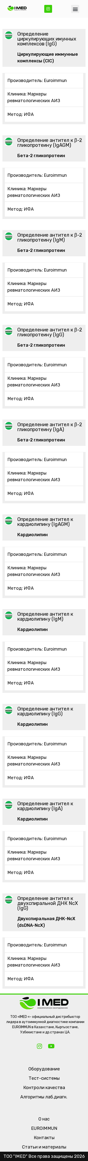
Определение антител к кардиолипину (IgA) (45, 806)
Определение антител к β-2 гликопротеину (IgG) (49, 332)
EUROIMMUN (44, 1128)
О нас (44, 1119)
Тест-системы (44, 1078)
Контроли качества (44, 1087)
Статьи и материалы (44, 1147)
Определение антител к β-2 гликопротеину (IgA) (49, 427)
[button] (75, 9)
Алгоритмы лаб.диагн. (43, 1097)
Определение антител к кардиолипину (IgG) (45, 711)
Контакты (44, 1137)
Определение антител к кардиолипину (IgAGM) (45, 521)
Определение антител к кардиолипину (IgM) (45, 616)
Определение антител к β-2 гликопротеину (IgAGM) (49, 142)
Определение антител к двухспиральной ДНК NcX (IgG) (47, 903)
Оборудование (44, 1069)
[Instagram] (48, 9)
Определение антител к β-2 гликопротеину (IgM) (49, 237)
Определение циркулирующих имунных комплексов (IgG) (46, 39)
